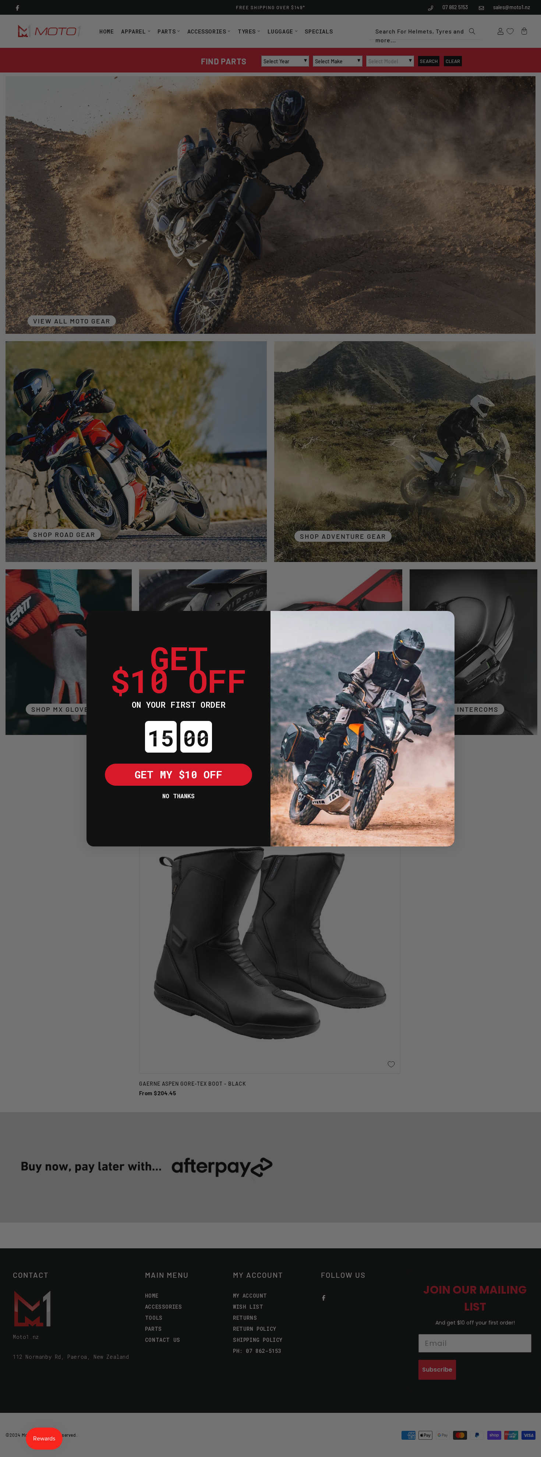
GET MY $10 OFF (178, 774)
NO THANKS (178, 796)
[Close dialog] (97, 622)
